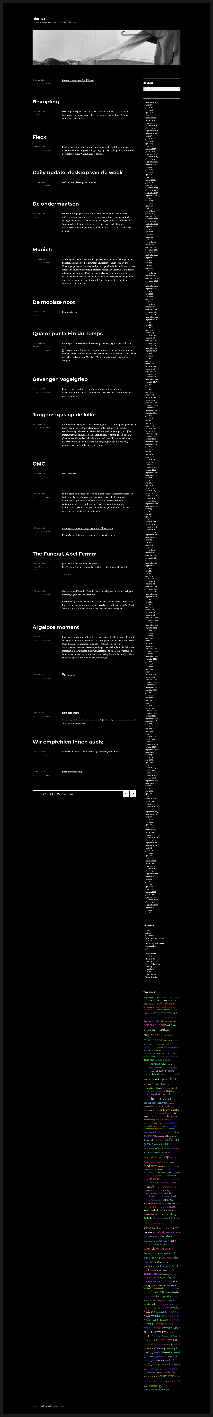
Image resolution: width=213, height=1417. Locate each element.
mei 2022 (149, 234)
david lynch (163, 1059)
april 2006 (149, 731)
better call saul (154, 1025)
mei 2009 (149, 636)
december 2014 (151, 465)
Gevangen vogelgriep (60, 379)
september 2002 (151, 843)
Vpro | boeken (150, 974)
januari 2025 (150, 152)
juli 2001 (148, 879)
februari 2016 (150, 429)
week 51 (169, 1364)
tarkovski (148, 1244)
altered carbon (162, 1003)
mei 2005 (149, 760)
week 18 (148, 1328)
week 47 (159, 1360)
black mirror (149, 1030)
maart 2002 (149, 858)
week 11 (148, 1319)
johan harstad (171, 1123)
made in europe (168, 1162)
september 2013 (151, 504)
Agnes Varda (174, 997)
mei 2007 (149, 698)
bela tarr (158, 1021)
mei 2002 (149, 853)
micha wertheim (164, 1172)
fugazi (169, 1085)
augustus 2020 (151, 289)
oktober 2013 (150, 501)
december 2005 (151, 742)
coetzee (151, 1050)
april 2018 (149, 361)
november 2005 (151, 744)
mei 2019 (149, 328)
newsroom (167, 1187)
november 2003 (151, 807)
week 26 (159, 1336)
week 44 (162, 1356)
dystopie (146, 1074)
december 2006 (151, 711)
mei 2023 (149, 203)
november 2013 (151, 498)
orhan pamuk (166, 1196)
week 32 (148, 1344)
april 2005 (149, 763)
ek (162, 1074)
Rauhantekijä (150, 1210)
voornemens (174, 1304)
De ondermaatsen (56, 204)
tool (145, 1292)
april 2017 (149, 392)
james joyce (162, 1116)
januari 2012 (150, 553)
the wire (167, 1281)
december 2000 (151, 897)
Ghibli (174, 1088)
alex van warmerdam (165, 1000)
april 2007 (149, 700)
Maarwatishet (150, 954)
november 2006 (151, 713)
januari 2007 (150, 708)
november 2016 (151, 405)
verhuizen (147, 1304)
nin (174, 1187)
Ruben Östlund (155, 1214)
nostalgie (167, 1190)
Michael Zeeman (150, 1173)
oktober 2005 (150, 747)
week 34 (169, 1344)
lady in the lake (161, 1144)
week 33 (159, 1344)
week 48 (169, 1360)
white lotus (167, 1376)
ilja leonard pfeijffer (164, 1113)
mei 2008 (149, 667)
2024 (166, 997)
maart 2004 (149, 796)
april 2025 (149, 144)
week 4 (156, 1311)
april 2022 (149, 237)
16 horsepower (149, 997)
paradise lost (160, 1200)
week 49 (148, 1364)
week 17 (171, 1323)
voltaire (166, 1304)
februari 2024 (150, 180)
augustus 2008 (151, 659)
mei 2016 (149, 421)
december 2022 (151, 216)
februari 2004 (150, 799)
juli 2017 (148, 385)
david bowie (149, 1060)
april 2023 (149, 206)
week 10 (175, 1315)
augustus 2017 (151, 382)
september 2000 (151, 905)
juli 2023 (148, 198)
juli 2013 (148, 509)
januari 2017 (150, 400)
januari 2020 (150, 307)
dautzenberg (173, 1057)
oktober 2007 (150, 685)
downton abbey (165, 1070)
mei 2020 (149, 297)
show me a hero (164, 1228)
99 (59, 793)
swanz (69, 574)
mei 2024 (149, 172)
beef (153, 1021)
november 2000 (151, 900)
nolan (152, 1190)
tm (178, 1288)
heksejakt (167, 1099)
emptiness (167, 1074)
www (165, 1381)
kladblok (171, 1132)
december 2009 (151, 618)
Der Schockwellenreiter (154, 943)
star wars (153, 1237)
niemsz (39, 18)
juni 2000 (149, 913)
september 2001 (151, 874)
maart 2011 (149, 579)
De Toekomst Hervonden (155, 938)
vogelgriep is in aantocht (88, 389)
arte (150, 1013)
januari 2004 (150, 801)
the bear (157, 1253)
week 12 (157, 1319)
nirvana (146, 1191)
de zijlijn (148, 941)
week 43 (152, 1356)
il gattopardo (149, 1113)
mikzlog (148, 956)
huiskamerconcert (150, 1110)
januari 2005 (150, 770)
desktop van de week (86, 182)
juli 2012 (148, 540)
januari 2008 (150, 677)
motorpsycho (170, 1176)
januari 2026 (150, 120)
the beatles (167, 1254)
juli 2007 (148, 693)
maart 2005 (149, 765)
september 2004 (151, 781)
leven (165, 1152)
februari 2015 (150, 460)
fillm (166, 1080)
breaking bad (152, 1040)
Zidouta (148, 980)
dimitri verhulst (149, 1068)
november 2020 (151, 281)
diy (157, 1068)
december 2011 (151, 555)
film (172, 1078)
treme (162, 1291)
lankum (173, 1144)
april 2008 (149, 669)
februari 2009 (150, 643)
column (165, 1050)
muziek (36, 347)
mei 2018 (148, 359)
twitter (174, 1297)
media (160, 1170)
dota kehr (147, 1071)
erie (173, 1074)
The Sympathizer (152, 1281)
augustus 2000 (151, 907)
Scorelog (148, 967)
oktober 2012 (150, 532)
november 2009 (151, 620)
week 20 (168, 1328)
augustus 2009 (151, 628)
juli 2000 (148, 910)
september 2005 (151, 750)
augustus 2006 (151, 721)
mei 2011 (148, 574)
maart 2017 (149, 395)
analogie (154, 1007)
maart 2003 (149, 827)
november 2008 (151, 651)
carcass (170, 1040)
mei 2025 (149, 141)
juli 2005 (148, 755)
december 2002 (151, 835)
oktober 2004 (150, 778)
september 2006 (151, 718)
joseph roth (164, 1126)
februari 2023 (150, 211)
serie (167, 1222)
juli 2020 (148, 291)
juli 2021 (148, 260)
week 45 (173, 1356)
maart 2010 (149, 610)
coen (145, 1050)
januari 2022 (150, 245)
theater (147, 1253)
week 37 (162, 1348)
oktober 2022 (150, 221)
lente (168, 1149)
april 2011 (149, 576)
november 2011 (151, 558)
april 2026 (149, 113)
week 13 (167, 1319)
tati (155, 1245)
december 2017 (151, 372)
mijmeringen (149, 1176)
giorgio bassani (149, 1091)
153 (72, 793)
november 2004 (151, 775)
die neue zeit (170, 1064)
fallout (155, 1079)
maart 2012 (149, 548)
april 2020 (149, 299)
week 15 (151, 1324)
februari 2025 (150, 149)
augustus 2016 (151, 413)
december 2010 (151, 586)
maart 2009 (150, 641)
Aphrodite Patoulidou (161, 1010)
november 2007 (151, 682)
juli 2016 (148, 416)
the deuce (158, 1262)
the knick (149, 1270)
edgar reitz (156, 1074)
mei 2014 (148, 483)
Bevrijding (46, 102)
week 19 (158, 1327)
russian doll (166, 1214)
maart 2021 (149, 271)
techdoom (161, 1245)
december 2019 (151, 309)
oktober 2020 (150, 284)
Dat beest (111, 392)
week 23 (161, 1332)
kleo (177, 1132)
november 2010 (151, 589)
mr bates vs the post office (169, 1179)
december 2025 (151, 123)
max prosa (154, 1170)
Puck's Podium (151, 961)
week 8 (156, 1315)
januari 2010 (150, 615)
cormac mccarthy (167, 1053)
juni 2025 (149, 139)
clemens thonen (172, 1047)
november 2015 (151, 436)
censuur (177, 1040)
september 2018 (151, 348)
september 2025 (151, 131)
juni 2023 (149, 201)
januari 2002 (150, 863)
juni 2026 (149, 108)
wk (162, 1381)
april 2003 (149, 825)
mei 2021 (148, 265)
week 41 (169, 1352)
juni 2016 (149, 418)
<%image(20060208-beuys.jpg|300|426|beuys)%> (87, 528)
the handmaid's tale (167, 1266)
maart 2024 (149, 177)
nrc (173, 1190)
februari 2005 (150, 768)
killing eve (161, 1132)
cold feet (158, 1050)
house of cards (161, 1106)
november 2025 (151, 126)
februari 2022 (150, 242)
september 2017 (151, 379)
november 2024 (151, 157)
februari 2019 (150, 335)
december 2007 (151, 680)
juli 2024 (148, 167)
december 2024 (151, 154)
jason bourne (148, 1120)
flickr (145, 1085)
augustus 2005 (151, 752)
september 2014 (151, 473)
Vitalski (148, 972)
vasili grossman (162, 1301)
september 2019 (151, 317)
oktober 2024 (150, 159)
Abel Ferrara (81, 554)
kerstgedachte (149, 1132)
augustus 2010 (151, 597)
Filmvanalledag (151, 946)
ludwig (173, 1158)
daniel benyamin (161, 1057)
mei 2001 (148, 884)
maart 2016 (149, 426)
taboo (173, 1240)
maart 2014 (149, 488)
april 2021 (149, 268)
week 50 (159, 1364)
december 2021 (151, 247)
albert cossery (151, 1000)
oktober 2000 (150, 902)
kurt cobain (164, 1140)
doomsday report (171, 1068)
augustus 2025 (151, 133)
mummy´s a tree (168, 1183)
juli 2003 (148, 817)
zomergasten (159, 1386)
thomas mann (170, 1288)
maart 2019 (149, 333)
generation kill (150, 1088)
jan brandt (172, 1116)
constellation (150, 1053)
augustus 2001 (151, 876)
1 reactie (36, 217)
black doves (170, 1025)
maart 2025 (149, 146)
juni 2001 (149, 882)
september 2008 (151, 656)
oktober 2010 (150, 592)
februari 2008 (150, 674)
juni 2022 (149, 232)
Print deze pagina (70, 713)
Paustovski (157, 1203)
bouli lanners (173, 1035)
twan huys (147, 1297)
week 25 (148, 1336)
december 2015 (151, 434)
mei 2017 (148, 390)
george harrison (164, 1088)
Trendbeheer (150, 969)
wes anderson (153, 1373)
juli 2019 (148, 322)
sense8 (158, 1223)
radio (164, 1207)
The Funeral (48, 554)
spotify (146, 1237)
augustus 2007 (151, 690)
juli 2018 (148, 353)
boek (158, 1034)
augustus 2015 (151, 444)
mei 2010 (148, 605)
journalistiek (174, 1126)
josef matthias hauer (151, 1126)
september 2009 (151, 625)
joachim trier (160, 1123)
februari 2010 (150, 612)
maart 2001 (149, 889)
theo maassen (164, 1274)
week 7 (147, 1315)
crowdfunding (149, 1057)
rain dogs (171, 1206)
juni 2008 (149, 664)
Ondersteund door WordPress (52, 1406)
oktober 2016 (150, 408)
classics (152, 1047)
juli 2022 (148, 229)
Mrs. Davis (149, 1182)
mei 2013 (148, 514)
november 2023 (151, 188)
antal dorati (147, 1010)
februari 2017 (150, 397)
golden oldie (161, 1091)
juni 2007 (149, 695)
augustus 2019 (151, 320)
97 (45, 793)
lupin (146, 1161)
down (154, 1071)
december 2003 (151, 804)
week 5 (165, 1311)
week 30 (162, 1340)
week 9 (165, 1315)
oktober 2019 (150, 315)
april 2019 (149, 330)
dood (161, 1068)
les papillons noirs (153, 1152)
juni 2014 (149, 480)
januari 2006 (150, 739)
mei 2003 (149, 822)
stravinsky (147, 1241)
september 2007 (151, 687)
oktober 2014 (150, 470)
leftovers (160, 1148)
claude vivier (161, 1047)
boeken (165, 1035)
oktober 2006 (150, 716)
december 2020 (151, 278)
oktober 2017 (150, 377)
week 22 (151, 1332)
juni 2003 (149, 819)
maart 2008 (149, 672)
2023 (162, 997)
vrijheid (151, 1308)
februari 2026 (150, 118)
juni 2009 (149, 633)
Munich (42, 249)
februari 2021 (150, 273)
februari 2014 (150, 491)
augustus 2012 (151, 537)
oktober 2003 (150, 809)
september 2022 (151, 224)
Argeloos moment (56, 627)
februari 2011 (150, 581)
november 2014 (151, 467)
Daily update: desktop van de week (78, 172)
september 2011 (151, 563)
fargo (162, 1080)
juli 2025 (148, 136)
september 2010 (151, 594)
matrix (169, 1166)
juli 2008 (148, 662)
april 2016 (149, 423)
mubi (157, 1183)
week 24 (172, 1332)
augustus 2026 (151, 102)
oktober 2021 (150, 252)
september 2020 (151, 286)
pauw (164, 1203)
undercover (149, 1300)
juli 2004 (148, 786)
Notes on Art (150, 959)
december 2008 (151, 649)
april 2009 (149, 638)
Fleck (39, 137)
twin (154, 1297)
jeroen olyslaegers (161, 1120)
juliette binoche (162, 1129)
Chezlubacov (150, 936)
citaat (146, 1047)
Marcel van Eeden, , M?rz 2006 (90, 751)
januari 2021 (150, 276)
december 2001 (151, 866)
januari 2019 (150, 338)
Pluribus (152, 1206)
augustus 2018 (151, 351)
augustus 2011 (150, 566)
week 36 (152, 1348)
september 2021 (151, 255)
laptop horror (148, 1149)
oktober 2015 (150, 439)
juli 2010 (148, 599)
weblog (159, 1308)
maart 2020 (149, 302)
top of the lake (152, 1292)
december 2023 (151, 185)
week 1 (167, 1307)
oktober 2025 (150, 128)
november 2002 (151, 838)
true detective (173, 1292)
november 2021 (151, 250)
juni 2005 (149, 757)
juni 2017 (149, 387)
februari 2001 (150, 892)
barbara (167, 1018)
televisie (149, 1248)
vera (171, 1300)
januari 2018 (150, 369)
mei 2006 (149, 729)
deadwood (157, 1064)
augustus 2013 (151, 506)
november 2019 (151, 312)
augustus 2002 (151, 845)
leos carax (175, 1149)
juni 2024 (149, 170)
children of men (171, 1044)
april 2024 (149, 175)
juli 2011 (148, 568)
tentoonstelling (164, 1249)
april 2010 (149, 607)
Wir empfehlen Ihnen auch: (68, 742)
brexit (164, 1040)
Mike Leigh (160, 1176)
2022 (158, 997)
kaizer (171, 1129)
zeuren (146, 1386)
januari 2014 (150, 493)
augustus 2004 (151, 783)
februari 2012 (150, 550)
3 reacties (36, 115)
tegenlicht (169, 1245)
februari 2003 (150, 830)
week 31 (172, 1340)
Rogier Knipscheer (152, 964)
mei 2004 (149, 791)
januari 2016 (150, 431)
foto (149, 1085)
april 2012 (149, 545)
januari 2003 (150, 832)
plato (145, 1207)
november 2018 (151, 343)
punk (160, 1207)
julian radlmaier (149, 1129)
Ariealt (148, 933)
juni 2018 (149, 356)
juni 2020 (149, 294)
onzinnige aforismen (151, 1196)
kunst (157, 1140)
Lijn (147, 951)
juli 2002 (148, 848)
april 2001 (149, 887)
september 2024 (151, 162)
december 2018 (151, 341)
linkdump (155, 1157)
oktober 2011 (150, 561)
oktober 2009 (150, 623)
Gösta (168, 1091)
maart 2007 (149, 703)
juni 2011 (148, 571)
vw (155, 1308)
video (154, 1304)
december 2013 (151, 496)
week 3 (147, 1311)
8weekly (148, 930)
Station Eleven (165, 1236)
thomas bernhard (163, 1285)
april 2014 (149, 485)
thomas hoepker (158, 1288)
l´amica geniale (155, 1162)
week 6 (174, 1311)
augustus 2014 (151, 475)
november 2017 (151, 374)
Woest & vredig (151, 977)
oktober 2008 (150, 654)
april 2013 (149, 517)
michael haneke (169, 1170)
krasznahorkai (161, 1136)
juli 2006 (148, 724)
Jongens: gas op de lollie (64, 415)
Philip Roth (171, 1203)
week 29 (152, 1340)
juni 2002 (149, 851)
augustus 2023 (151, 196)
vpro (145, 1308)
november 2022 (151, 219)
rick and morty (165, 1211)
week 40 (159, 1352)
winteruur (156, 1381)
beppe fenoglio (169, 1021)
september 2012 (151, 535)
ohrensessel (148, 1193)
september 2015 (151, 441)
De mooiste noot (54, 302)
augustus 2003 (151, 814)
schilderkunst (158, 1218)
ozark (151, 1199)
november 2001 (151, 869)
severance (149, 1228)
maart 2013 (149, 519)
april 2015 (149, 454)
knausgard (149, 1135)
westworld (164, 1372)
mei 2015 (148, 452)
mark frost (162, 1166)
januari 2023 (150, 214)
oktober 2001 (150, 871)
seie (165, 1218)
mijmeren (176, 1173)
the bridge (156, 1257)
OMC (39, 464)
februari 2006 (150, 737)
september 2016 (151, 410)
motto (145, 1179)
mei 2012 (148, 542)
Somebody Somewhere (166, 1232)
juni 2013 (148, 511)
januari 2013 (150, 524)
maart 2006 (150, 734)
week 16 (161, 1324)
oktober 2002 (150, 840)
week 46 (148, 1360)
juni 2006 (149, 726)
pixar (178, 1203)
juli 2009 (148, 630)
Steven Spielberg (116, 259)
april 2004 (149, 794)
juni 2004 (149, 788)
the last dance (161, 1270)
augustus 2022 (151, 227)
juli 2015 (148, 447)
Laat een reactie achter (42, 83)
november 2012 (151, 530)
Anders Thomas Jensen (167, 1007)
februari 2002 (150, 861)
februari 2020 (150, 304)
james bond (152, 1116)
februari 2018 (150, 366)
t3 (168, 1241)
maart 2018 (149, 364)
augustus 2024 (151, 164)
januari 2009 (150, 646)
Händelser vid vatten (168, 1110)
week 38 (172, 1348)
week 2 (175, 1307)
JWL (147, 949)
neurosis (157, 1187)
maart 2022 (149, 240)
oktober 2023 (150, 190)
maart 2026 (150, 115)
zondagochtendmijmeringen (156, 1390)
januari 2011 (150, 584)
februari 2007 (150, 706)
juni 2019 (149, 325)
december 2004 (151, 773)
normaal (159, 1191)
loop (165, 1157)
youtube (174, 1381)
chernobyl (160, 1044)
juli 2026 (148, 105)
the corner (168, 1258)
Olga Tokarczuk (159, 1193)
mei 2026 (149, 110)
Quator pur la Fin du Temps (68, 333)
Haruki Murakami (159, 1094)
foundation (159, 1084)
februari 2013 (150, 522)
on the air (170, 1193)
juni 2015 (149, 449)
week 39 (148, 1352)
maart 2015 (149, 457)
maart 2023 (149, 208)
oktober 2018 (150, 346)
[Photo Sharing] (99, 685)
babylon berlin (153, 1017)
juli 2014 (148, 478)
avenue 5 (172, 1012)
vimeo (160, 1304)
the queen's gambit (168, 1277)
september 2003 (151, 812)
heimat (156, 1099)
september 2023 (151, 193)
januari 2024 (150, 183)
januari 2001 (150, 895)
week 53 (150, 1369)
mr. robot (154, 1178)
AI (144, 1000)
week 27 (169, 1336)
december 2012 (151, 527)
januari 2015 (150, 462)
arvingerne (159, 1013)
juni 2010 (149, 602)
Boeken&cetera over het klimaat (78, 80)
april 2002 (149, 856)
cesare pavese (148, 1044)
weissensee (159, 1369)
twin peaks (163, 1296)
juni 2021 (149, 263)
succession (159, 1240)
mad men (150, 1166)
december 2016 (151, 403)
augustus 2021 (151, 258)
